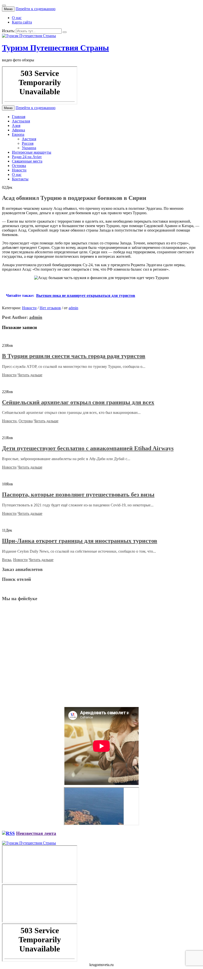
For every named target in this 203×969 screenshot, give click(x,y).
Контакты (20, 179)
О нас (17, 18)
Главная (18, 117)
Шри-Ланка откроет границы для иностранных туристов (79, 541)
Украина (29, 148)
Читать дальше (30, 375)
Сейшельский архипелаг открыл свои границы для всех (78, 402)
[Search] (65, 32)
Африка (18, 130)
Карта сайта (22, 22)
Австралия (21, 121)
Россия (27, 143)
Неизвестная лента (36, 833)
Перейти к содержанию (35, 9)
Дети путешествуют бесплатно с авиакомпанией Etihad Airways (88, 448)
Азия (16, 125)
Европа (18, 134)
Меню (8, 9)
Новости (19, 170)
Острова (19, 166)
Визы (6, 560)
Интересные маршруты (31, 152)
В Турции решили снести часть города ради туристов (73, 356)
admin (73, 308)
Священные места (27, 161)
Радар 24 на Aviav (27, 157)
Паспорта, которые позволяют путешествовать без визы (78, 494)
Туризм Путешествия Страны (55, 47)
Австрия (29, 139)
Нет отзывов (50, 308)
